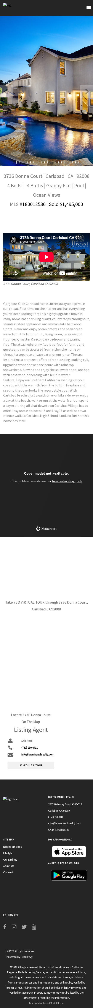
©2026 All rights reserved (20, 951)
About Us (8, 865)
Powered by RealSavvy (19, 956)
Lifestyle (7, 853)
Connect (8, 872)
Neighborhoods (12, 846)
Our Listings (10, 859)
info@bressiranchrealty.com (37, 754)
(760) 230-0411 (29, 747)
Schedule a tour (31, 765)
